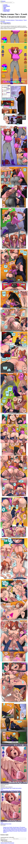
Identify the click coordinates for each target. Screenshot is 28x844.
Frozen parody (23, 830)
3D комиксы (22, 827)
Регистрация (11, 842)
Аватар (8, 828)
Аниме (11, 828)
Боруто (5, 832)
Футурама (8, 829)
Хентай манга (16, 827)
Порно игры (6, 827)
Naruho (11, 827)
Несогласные (20, 828)
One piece (15, 830)
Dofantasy (24, 829)
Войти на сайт (4, 840)
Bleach (11, 830)
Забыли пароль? (4, 842)
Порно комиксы (19, 20)
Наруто (15, 828)
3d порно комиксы (10, 20)
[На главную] (3, 1)
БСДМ (4, 828)
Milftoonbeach (6, 830)
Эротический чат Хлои (6, 823)
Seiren (20, 829)
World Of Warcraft (15, 829)
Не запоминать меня (7, 841)
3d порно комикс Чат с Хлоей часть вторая (10, 790)
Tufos (19, 830)
